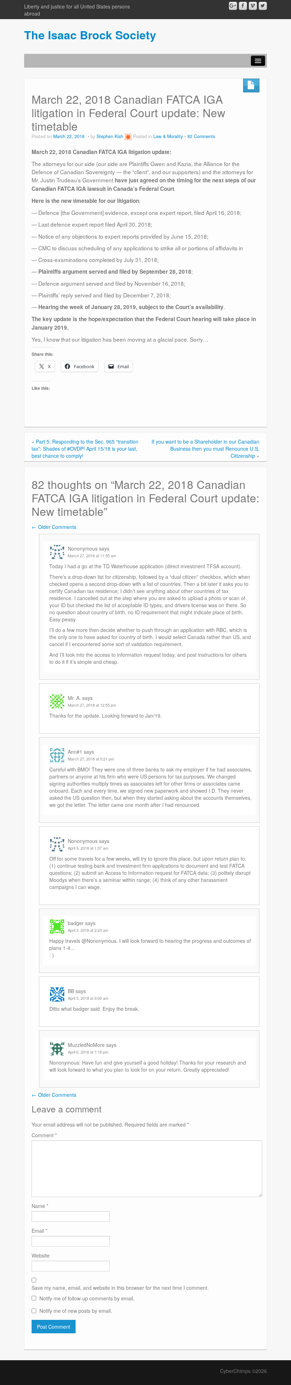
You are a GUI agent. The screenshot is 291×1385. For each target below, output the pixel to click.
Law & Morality (168, 136)
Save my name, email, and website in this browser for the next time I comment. (120, 1287)
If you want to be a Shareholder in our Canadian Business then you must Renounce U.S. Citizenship (205, 448)
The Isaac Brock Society (90, 35)
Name (40, 1205)
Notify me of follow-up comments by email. (86, 1298)
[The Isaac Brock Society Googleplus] (233, 6)
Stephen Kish (110, 136)
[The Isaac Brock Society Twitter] (263, 6)
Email (39, 1230)
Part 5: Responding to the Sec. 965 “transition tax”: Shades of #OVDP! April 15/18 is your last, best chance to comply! (85, 448)
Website (41, 1255)
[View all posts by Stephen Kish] (128, 136)
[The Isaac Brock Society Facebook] (243, 6)
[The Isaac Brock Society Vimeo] (253, 6)
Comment (44, 1135)
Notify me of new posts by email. (75, 1310)
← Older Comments (54, 526)
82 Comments (201, 136)
